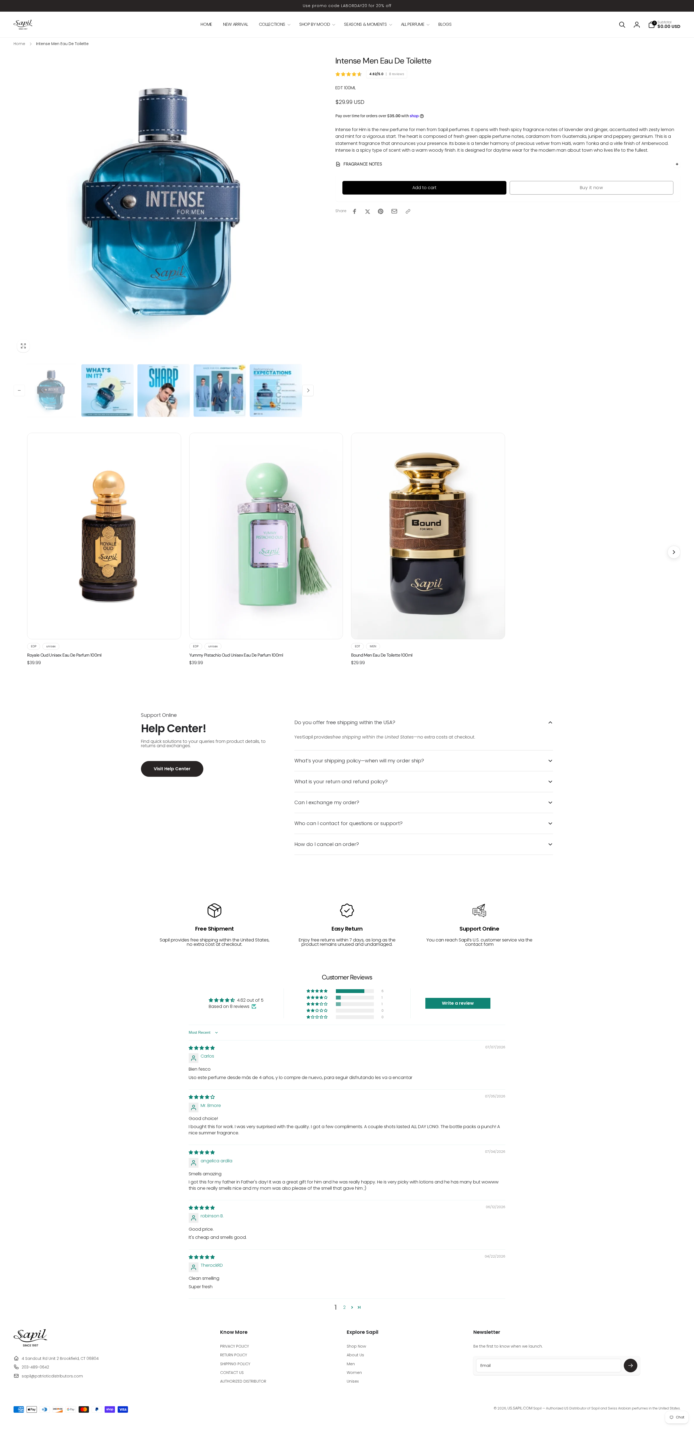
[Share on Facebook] (354, 211)
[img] (202, 1048)
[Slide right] (308, 390)
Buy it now (591, 187)
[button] (274, 24)
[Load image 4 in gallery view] (220, 390)
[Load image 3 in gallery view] (163, 390)
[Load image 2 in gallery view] (107, 390)
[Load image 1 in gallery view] (51, 390)
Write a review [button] (458, 1003)
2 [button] (344, 1307)
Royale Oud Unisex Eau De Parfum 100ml (64, 655)
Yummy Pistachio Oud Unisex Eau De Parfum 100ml (236, 655)
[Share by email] (394, 211)
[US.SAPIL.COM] (30, 1345)
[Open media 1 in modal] (164, 205)
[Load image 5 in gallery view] (276, 390)
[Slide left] (19, 390)
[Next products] (673, 552)
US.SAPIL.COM (519, 1408)
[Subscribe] (630, 1365)
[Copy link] (408, 211)
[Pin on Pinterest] (380, 211)
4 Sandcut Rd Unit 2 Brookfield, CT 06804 (60, 1358)
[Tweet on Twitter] (367, 211)
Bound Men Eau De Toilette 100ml (381, 655)
